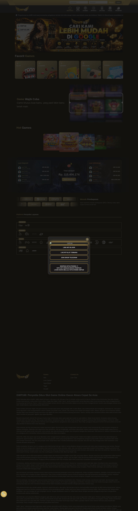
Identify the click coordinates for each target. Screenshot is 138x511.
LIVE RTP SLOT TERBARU (69, 252)
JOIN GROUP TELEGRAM (69, 257)
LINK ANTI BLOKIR (69, 247)
